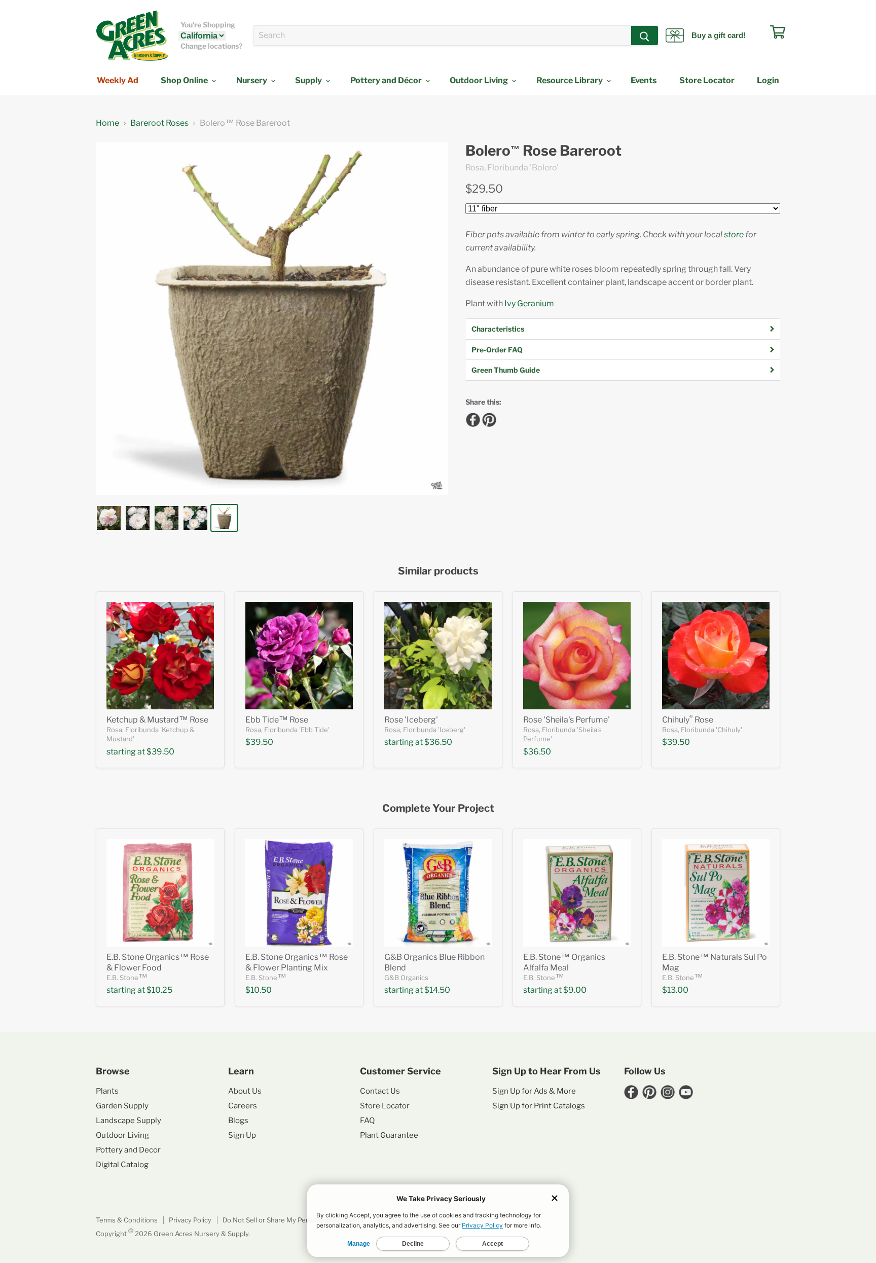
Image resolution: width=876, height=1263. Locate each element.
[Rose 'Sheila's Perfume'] (577, 655)
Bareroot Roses (159, 123)
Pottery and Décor (386, 80)
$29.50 (484, 188)
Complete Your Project (438, 808)
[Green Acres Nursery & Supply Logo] (132, 35)
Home (107, 123)
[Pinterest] (488, 418)
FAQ (367, 1120)
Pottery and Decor (128, 1149)
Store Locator (707, 80)
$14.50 (437, 990)
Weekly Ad (117, 80)
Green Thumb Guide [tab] (505, 370)
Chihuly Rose (687, 720)
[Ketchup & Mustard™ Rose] (160, 655)
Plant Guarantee (389, 1135)
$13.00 (675, 990)
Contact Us (380, 1091)
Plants (107, 1091)
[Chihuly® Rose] (716, 655)
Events (643, 80)
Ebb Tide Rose (276, 720)
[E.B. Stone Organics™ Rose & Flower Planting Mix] (299, 893)
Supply (309, 80)
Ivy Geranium (529, 303)
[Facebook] (471, 418)
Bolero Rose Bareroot (543, 150)
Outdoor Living (479, 80)
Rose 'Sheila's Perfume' (566, 720)
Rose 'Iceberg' (411, 720)
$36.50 (438, 742)
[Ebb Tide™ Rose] (299, 655)
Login (768, 80)
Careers (242, 1105)
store (734, 234)
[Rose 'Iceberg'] (438, 655)
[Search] (644, 35)
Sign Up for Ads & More (534, 1091)
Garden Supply (122, 1105)
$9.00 (575, 990)
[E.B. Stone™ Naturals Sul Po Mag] (716, 893)
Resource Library (570, 80)
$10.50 (258, 990)
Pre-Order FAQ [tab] (497, 349)
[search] (442, 35)
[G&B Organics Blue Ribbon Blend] (438, 893)
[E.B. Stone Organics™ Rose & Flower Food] (160, 893)
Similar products (438, 571)
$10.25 (159, 990)
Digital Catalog (122, 1164)
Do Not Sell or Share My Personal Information (293, 1220)
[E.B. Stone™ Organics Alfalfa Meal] (577, 893)
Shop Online (185, 80)
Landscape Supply (128, 1120)
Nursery (252, 80)
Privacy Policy (190, 1220)
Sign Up (242, 1135)
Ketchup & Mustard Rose (157, 720)
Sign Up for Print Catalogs (538, 1105)
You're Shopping (207, 25)
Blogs (238, 1120)
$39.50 (160, 751)
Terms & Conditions (127, 1220)
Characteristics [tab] (497, 328)
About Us (245, 1091)
